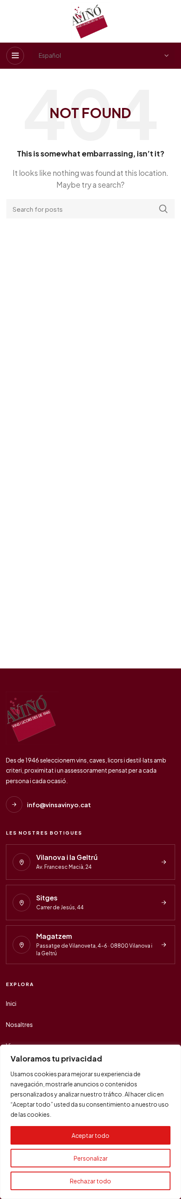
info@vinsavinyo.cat (59, 804)
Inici (11, 1003)
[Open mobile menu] (15, 55)
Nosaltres (19, 1024)
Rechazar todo (90, 1181)
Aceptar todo (90, 1135)
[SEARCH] (163, 208)
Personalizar (91, 1158)
